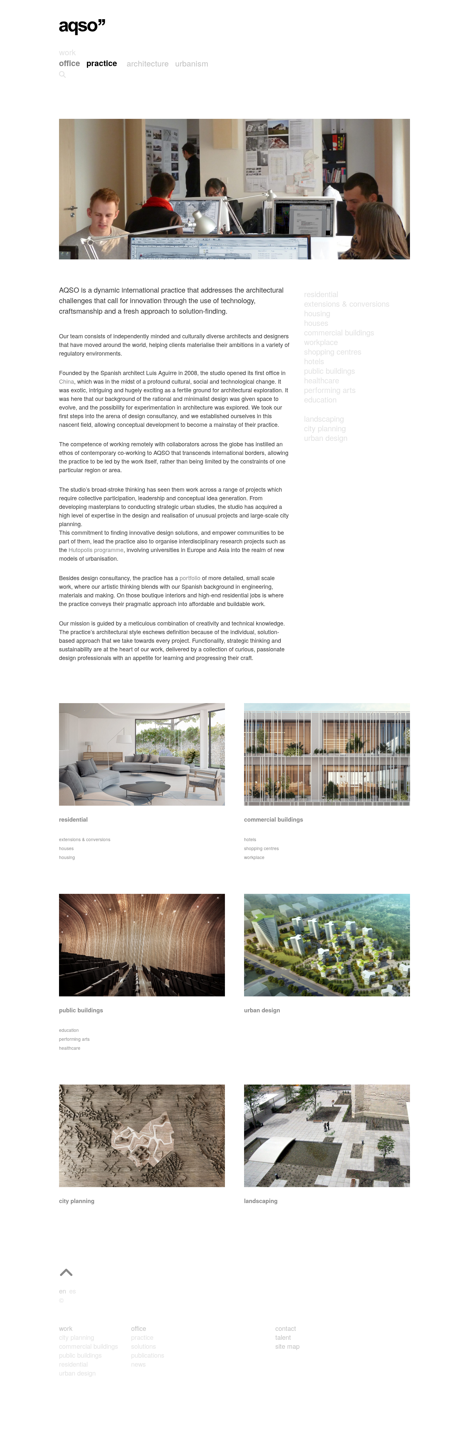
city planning (325, 428)
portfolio (190, 577)
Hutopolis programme (96, 549)
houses (316, 322)
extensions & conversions (347, 303)
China (66, 381)
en (62, 1290)
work (65, 1328)
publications (147, 1355)
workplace (321, 341)
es (72, 1290)
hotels (314, 360)
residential (321, 293)
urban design (325, 437)
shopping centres (332, 351)
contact (285, 1328)
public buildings (329, 370)
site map (287, 1346)
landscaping (324, 418)
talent (283, 1337)
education (320, 399)
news (138, 1364)
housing (317, 312)
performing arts (330, 389)
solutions (143, 1346)
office (138, 1328)
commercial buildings (339, 332)
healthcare (321, 380)
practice (142, 1337)
